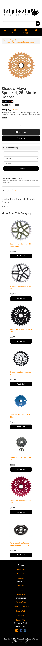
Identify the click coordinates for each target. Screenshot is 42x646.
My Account (21, 569)
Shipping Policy (21, 611)
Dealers (21, 578)
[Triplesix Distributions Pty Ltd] (21, 11)
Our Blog (21, 590)
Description (7, 191)
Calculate (21, 168)
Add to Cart (21, 256)
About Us (21, 586)
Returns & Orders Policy (21, 606)
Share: (4, 101)
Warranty (21, 615)
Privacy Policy (21, 620)
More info (15, 110)
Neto (28, 643)
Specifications (19, 191)
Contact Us (21, 595)
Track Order (21, 574)
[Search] (38, 23)
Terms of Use (21, 602)
